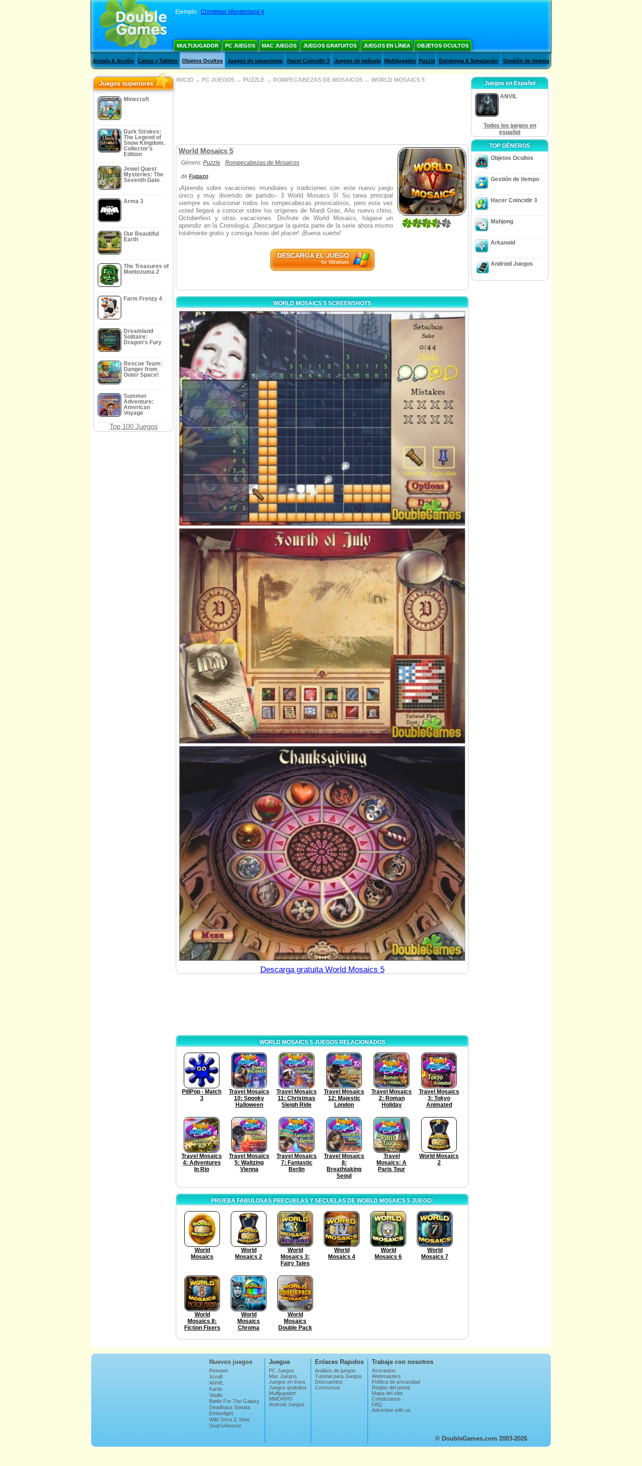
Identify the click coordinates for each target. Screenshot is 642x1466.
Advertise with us (391, 1410)
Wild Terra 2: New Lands (229, 1422)
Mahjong (502, 221)
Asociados (384, 1370)
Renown (218, 1370)
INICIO (184, 80)
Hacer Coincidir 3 (308, 60)
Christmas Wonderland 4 (232, 11)
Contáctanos (386, 1399)
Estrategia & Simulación (468, 60)
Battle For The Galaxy (234, 1401)
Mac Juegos (279, 45)
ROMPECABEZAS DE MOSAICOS (318, 80)
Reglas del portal (391, 1387)
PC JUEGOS (218, 80)
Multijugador (198, 45)
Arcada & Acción (113, 60)
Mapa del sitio (387, 1393)
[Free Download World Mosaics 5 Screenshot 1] (322, 418)
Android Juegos (512, 264)
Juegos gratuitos (330, 45)
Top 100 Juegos (134, 426)
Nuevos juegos (230, 1361)
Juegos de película (357, 60)
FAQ (377, 1404)
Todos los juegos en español (510, 128)
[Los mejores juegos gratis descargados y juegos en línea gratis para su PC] (133, 26)
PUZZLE (254, 80)
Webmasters (386, 1376)
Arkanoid (503, 242)
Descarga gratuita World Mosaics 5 (322, 969)
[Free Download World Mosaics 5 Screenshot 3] (322, 853)
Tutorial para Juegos (338, 1376)
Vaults (216, 1395)
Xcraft (216, 1376)
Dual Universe (225, 1425)
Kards (216, 1389)
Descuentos (329, 1382)
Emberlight (221, 1413)
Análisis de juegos (335, 1370)
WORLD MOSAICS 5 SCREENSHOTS (322, 303)
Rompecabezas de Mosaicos (262, 162)
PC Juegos (240, 45)
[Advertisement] (322, 114)
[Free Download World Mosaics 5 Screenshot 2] (322, 635)
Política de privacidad (396, 1382)
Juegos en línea (386, 45)
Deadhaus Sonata (229, 1407)
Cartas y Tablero (158, 60)
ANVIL (216, 1383)
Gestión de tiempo (526, 60)
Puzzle (427, 60)
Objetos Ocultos (443, 45)
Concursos (327, 1387)
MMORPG (281, 1399)
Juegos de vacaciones (254, 60)
